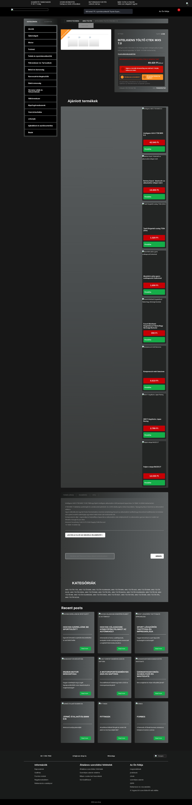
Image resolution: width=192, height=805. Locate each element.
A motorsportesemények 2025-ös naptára (114, 673)
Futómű (31, 49)
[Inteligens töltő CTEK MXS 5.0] (154, 119)
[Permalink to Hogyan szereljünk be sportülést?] (77, 614)
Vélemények (83, 495)
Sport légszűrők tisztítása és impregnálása (147, 629)
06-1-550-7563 (61, 11)
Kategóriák (32, 22)
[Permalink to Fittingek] (114, 704)
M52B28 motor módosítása (71, 673)
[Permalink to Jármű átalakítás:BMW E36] (77, 704)
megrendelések (135, 769)
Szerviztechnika (35, 112)
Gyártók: (158, 34)
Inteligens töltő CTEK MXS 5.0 (153, 134)
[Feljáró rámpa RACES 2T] (154, 453)
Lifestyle (32, 119)
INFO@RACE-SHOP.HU (67, 11)
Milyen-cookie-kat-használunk (91, 776)
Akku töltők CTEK (71, 589)
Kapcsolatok (39, 769)
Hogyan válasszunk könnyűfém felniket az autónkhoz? (113, 629)
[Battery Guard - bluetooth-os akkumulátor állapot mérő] (154, 167)
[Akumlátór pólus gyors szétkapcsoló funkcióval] (154, 262)
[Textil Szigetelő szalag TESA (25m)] (154, 215)
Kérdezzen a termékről (132, 77)
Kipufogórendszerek (36, 105)
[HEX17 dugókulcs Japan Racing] (154, 405)
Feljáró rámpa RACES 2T (152, 467)
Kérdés (159, 556)
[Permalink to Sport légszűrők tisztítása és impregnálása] (151, 615)
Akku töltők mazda (119, 592)
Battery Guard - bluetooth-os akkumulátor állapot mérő (154, 182)
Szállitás (38, 773)
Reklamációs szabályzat (43, 783)
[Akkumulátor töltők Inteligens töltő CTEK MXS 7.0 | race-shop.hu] (73, 41)
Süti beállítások (85, 780)
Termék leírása (68, 495)
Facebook (172, 3)
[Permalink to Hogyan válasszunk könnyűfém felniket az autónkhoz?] (114, 615)
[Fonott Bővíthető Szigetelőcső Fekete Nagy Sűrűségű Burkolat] (154, 310)
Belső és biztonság (36, 70)
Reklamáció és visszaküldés (140, 787)
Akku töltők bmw (85, 589)
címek (132, 776)
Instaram (176, 3)
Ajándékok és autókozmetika (40, 126)
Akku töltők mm (140, 595)
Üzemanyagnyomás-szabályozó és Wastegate (148, 674)
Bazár (30, 132)
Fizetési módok (40, 776)
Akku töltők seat (114, 595)
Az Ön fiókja (164, 11)
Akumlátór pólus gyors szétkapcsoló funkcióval (152, 277)
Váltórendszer (34, 99)
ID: (118, 34)
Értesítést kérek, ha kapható (153, 77)
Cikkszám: (122, 88)
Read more (84, 648)
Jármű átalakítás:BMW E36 (76, 718)
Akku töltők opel (104, 592)
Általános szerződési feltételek (91, 769)
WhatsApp (74, 11)
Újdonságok (33, 36)
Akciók (31, 29)
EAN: (154, 88)
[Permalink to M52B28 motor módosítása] (77, 659)
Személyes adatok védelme (90, 773)
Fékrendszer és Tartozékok (40, 63)
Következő (101, 42)
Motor (31, 43)
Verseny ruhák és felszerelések (35, 91)
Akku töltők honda (77, 592)
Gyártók (48, 22)
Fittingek (105, 717)
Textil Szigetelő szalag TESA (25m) (154, 229)
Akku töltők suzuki (72, 597)
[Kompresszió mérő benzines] (154, 358)
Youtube (181, 3)
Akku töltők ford (127, 595)
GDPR (132, 783)
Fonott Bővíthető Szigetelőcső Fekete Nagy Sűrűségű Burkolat (153, 326)
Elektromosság (34, 83)
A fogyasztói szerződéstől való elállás (144, 790)
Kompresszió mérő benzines (153, 371)
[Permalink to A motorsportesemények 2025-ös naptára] (114, 660)
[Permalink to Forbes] (151, 704)
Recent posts (72, 608)
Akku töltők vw (151, 592)
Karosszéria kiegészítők (38, 76)
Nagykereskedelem (41, 780)
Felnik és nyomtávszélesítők (40, 56)
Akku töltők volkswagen (101, 589)
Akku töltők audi (131, 589)
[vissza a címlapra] (63, 21)
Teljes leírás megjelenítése (126, 54)
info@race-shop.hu (79, 756)
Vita (94, 495)
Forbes (141, 717)
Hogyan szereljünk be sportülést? (76, 628)
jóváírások (133, 773)
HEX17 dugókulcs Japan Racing (152, 420)
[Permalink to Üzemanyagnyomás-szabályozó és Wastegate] (151, 660)
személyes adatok (136, 780)
